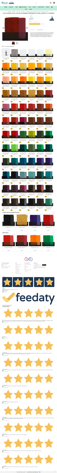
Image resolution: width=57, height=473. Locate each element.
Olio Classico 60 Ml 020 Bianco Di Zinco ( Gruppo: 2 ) (40, 58)
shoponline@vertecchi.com (6, 266)
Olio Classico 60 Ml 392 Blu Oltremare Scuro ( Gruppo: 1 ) (49, 167)
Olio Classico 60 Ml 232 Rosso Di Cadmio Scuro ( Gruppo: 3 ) (31, 113)
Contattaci (17, 267)
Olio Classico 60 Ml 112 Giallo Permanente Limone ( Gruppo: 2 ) (31, 86)
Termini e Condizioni (18, 273)
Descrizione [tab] (32, 29)
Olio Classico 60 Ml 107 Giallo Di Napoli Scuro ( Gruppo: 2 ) (14, 86)
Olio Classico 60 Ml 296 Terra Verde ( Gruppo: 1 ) (6, 153)
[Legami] (51, 7)
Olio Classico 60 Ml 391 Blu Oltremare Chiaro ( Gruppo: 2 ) (40, 167)
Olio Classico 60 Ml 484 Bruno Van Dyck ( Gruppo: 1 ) (31, 194)
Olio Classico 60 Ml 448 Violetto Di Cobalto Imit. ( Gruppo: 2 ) (6, 194)
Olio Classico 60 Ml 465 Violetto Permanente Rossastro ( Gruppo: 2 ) (23, 194)
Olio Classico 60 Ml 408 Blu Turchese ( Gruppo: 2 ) (32, 181)
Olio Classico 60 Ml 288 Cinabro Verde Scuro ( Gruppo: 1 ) (40, 140)
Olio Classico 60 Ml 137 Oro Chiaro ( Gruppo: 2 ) (32, 99)
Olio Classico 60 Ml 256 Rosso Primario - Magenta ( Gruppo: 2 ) (23, 126)
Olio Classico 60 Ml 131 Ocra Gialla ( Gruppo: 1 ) (6, 99)
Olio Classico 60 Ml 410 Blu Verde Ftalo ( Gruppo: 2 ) (40, 181)
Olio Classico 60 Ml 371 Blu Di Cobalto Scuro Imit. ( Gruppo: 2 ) (31, 167)
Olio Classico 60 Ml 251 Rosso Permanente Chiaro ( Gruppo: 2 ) (6, 126)
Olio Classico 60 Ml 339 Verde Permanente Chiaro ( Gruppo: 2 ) (40, 153)
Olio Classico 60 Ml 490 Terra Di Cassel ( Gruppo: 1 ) (49, 194)
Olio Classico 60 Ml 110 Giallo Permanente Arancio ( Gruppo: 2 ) (23, 86)
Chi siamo (16, 265)
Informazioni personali (28, 264)
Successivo (7, 306)
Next (27, 28)
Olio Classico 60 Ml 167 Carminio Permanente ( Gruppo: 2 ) (48, 99)
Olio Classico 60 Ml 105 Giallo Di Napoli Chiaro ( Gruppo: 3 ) (49, 72)
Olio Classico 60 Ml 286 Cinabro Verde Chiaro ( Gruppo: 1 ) (23, 140)
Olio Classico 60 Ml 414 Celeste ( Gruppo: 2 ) (48, 181)
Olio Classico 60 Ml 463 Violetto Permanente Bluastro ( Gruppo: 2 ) (14, 194)
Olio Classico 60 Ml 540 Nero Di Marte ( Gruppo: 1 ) (40, 208)
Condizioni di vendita (18, 264)
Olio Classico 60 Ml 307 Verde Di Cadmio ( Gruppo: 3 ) (14, 153)
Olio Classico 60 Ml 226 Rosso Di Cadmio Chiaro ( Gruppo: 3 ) (14, 113)
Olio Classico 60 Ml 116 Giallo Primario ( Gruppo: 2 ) (49, 86)
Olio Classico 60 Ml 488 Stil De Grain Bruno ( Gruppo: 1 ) (40, 194)
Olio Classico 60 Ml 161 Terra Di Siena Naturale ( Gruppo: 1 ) (40, 99)
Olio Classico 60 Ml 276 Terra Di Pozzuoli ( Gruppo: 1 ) (40, 126)
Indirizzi (26, 267)
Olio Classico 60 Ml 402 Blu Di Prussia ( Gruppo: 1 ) (14, 181)
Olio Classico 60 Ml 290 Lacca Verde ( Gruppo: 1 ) (49, 140)
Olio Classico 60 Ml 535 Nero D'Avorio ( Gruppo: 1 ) (32, 208)
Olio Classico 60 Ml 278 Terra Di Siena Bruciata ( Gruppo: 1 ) (48, 126)
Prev (3, 28)
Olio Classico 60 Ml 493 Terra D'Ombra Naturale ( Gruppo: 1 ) (14, 208)
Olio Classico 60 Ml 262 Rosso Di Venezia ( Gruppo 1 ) (31, 126)
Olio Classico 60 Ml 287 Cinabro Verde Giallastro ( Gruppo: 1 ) (31, 140)
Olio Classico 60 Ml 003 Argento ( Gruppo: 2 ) (14, 58)
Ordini (25, 265)
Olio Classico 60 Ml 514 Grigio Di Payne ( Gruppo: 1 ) (23, 208)
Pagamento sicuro (18, 266)
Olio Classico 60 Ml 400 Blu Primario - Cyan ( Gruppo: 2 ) (6, 181)
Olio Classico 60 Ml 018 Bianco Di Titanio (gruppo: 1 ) (23, 58)
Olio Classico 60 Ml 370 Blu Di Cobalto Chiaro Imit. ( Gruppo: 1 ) (23, 167)
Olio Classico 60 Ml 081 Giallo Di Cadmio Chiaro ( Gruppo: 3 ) (14, 72)
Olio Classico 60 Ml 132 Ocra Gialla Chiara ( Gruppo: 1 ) (14, 99)
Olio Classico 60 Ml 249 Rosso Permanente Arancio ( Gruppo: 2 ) (48, 113)
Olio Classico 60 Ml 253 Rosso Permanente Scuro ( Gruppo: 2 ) (14, 126)
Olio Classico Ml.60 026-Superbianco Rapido (6, 58)
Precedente (4, 306)
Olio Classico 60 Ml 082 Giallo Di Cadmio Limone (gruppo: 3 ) (23, 72)
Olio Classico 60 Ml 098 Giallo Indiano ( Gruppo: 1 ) (40, 72)
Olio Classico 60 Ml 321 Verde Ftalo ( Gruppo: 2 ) (23, 153)
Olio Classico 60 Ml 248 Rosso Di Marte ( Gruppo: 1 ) (40, 113)
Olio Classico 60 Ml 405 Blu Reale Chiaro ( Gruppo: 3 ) (23, 181)
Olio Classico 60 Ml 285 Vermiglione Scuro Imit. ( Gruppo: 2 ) (14, 140)
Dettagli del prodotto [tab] (40, 29)
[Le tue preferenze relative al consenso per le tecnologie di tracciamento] (55, 471)
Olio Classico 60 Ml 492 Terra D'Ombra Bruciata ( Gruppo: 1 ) (6, 208)
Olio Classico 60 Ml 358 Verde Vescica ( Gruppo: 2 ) (6, 167)
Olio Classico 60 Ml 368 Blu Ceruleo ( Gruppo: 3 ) (14, 167)
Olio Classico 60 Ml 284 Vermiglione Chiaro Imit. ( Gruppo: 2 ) (6, 140)
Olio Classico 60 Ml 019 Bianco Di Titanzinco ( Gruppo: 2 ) (31, 59)
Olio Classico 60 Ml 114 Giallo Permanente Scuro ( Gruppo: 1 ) (40, 86)
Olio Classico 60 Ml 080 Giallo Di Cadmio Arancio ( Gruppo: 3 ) (6, 72)
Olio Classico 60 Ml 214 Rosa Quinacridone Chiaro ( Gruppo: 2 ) (6, 113)
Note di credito (27, 266)
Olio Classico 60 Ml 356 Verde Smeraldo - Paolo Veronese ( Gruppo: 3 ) (48, 208)
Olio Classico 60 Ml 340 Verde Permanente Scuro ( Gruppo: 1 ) (48, 153)
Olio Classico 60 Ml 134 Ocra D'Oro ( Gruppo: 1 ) (23, 99)
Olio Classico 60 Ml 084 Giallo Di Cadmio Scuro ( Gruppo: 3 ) (31, 72)
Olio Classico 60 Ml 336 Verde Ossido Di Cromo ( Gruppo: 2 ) (31, 153)
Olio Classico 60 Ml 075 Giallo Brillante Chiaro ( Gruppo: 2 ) (49, 58)
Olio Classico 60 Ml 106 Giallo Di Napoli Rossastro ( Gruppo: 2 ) (6, 86)
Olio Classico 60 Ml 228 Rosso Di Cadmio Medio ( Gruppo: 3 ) (23, 113)
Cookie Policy (17, 272)
